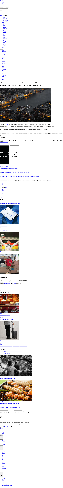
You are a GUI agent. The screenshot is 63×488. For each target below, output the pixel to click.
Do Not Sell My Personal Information (7, 485)
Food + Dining (5, 18)
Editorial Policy (4, 478)
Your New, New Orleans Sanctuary (5, 315)
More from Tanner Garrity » (4, 142)
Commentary (5, 28)
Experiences (3, 1)
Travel (4, 19)
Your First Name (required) (11, 411)
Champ (3, 443)
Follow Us (1, 7)
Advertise (3, 480)
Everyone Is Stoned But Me (3, 230)
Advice (4, 33)
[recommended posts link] (9, 312)
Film (2, 455)
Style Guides (5, 30)
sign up (49, 180)
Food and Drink (4, 75)
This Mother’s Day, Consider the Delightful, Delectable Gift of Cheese (10, 407)
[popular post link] (9, 223)
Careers (3, 483)
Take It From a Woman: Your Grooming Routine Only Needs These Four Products (10, 203)
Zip (8, 281)
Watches (4, 31)
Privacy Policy (14, 283)
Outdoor (4, 43)
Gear (0, 177)
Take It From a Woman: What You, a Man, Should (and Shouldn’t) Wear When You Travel (13, 346)
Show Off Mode (5, 20)
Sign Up (1, 282)
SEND (1, 416)
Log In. (6, 187)
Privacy (3, 482)
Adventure (3, 453)
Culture (3, 2)
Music (4, 25)
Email (9, 280)
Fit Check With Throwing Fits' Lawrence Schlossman (6, 275)
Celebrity (4, 27)
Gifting (4, 46)
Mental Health (5, 36)
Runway (3, 62)
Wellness (4, 41)
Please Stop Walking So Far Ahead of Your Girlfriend (8, 378)
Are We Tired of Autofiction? (3, 226)
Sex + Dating (2, 376)
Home (4, 42)
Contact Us (3, 479)
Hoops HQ (3, 5)
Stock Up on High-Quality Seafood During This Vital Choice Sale (9, 403)
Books (4, 23)
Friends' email (2, 415)
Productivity (5, 38)
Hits (2, 440)
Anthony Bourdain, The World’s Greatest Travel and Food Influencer (8, 170)
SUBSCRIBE (4, 185)
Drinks (4, 17)
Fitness (4, 34)
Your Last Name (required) (11, 412)
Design (4, 24)
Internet (3, 459)
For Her (4, 44)
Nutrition (4, 37)
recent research (6, 124)
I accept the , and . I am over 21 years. (11, 283)
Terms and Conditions (7, 283)
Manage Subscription (4, 484)
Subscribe (4, 7)
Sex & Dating (5, 21)
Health (4, 35)
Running (3, 71)
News (2, 461)
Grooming (4, 32)
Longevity (3, 68)
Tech (4, 45)
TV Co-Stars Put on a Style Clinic (5, 353)
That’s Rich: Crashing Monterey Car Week (6, 319)
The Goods (3, 441)
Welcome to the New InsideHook (4, 166)
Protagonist (3, 444)
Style (2, 3)
